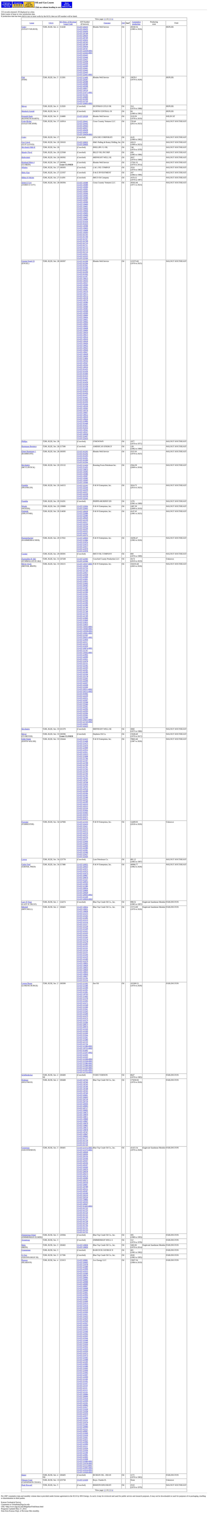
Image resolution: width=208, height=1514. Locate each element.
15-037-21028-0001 (84, 1472)
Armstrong (26, 1240)
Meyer (24, 734)
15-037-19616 (82, 339)
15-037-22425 (82, 724)
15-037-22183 (82, 668)
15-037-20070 (82, 1169)
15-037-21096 (82, 1444)
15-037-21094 (82, 1370)
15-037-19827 (82, 976)
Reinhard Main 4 (28, 162)
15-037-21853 (82, 624)
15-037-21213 (82, 920)
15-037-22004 (82, 506)
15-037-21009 (82, 1301)
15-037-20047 (82, 1204)
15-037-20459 (82, 132)
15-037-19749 (82, 1086)
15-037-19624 (82, 419)
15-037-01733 (82, 1230)
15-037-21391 (82, 990)
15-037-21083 (82, 1364)
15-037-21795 (82, 776)
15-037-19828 (82, 911)
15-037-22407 (82, 436)
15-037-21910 (82, 784)
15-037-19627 (82, 352)
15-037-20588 (82, 82)
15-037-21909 (82, 748)
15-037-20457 (82, 128)
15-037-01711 (82, 245)
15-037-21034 (82, 1448)
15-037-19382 (82, 478)
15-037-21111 (82, 1388)
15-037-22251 (82, 698)
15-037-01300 (82, 268)
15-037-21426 (82, 465)
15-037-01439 (82, 371)
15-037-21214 (82, 922)
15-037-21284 (82, 1022)
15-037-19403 (82, 228)
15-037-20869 (82, 890)
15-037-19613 (82, 335)
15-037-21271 (82, 1003)
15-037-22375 (82, 835)
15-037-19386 (82, 474)
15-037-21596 (82, 603)
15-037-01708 (82, 241)
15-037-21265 (82, 1012)
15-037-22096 (82, 657)
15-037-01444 (82, 404)
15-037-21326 (82, 1031)
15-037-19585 (82, 309)
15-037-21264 (82, 1035)
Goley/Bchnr (26, 121)
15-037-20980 (82, 1427)
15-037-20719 (82, 1102)
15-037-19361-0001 (84, 633)
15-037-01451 (82, 426)
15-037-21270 (82, 1016)
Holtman (25, 1080)
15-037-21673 (82, 873)
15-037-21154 (82, 950)
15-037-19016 (82, 367)
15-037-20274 (82, 1176)
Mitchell (25, 907)
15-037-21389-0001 (84, 1066)
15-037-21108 (82, 1453)
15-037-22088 (82, 513)
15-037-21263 (82, 1055)
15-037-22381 (82, 850)
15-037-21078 (82, 1265)
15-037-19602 (82, 322)
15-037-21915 (82, 754)
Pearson (25, 1260)
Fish (23, 77)
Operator (107, 23)
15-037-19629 (82, 356)
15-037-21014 (82, 1306)
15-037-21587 (82, 588)
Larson (24, 859)
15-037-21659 (82, 646)
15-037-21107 (82, 1383)
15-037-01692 (82, 694)
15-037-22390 (82, 704)
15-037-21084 (82, 1442)
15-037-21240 (82, 959)
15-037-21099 (82, 1377)
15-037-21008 (82, 1459)
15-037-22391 (82, 707)
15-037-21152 (82, 948)
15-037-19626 (82, 350)
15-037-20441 (82, 121)
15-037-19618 (82, 341)
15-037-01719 (82, 1143)
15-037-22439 (82, 64)
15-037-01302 (82, 274)
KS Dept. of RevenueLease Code (68, 23)
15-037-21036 (82, 1450)
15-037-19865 (82, 1125)
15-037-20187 (82, 1191)
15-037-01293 (82, 456)
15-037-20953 (82, 882)
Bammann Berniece (29, 446)
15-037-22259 (82, 496)
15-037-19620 (82, 343)
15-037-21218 (82, 926)
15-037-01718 (82, 1141)
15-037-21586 (82, 886)
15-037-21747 (82, 650)
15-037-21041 (82, 1438)
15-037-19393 (82, 232)
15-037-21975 (82, 544)
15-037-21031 (82, 1327)
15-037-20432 (82, 40)
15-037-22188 (82, 791)
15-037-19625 (82, 348)
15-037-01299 (82, 272)
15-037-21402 (82, 996)
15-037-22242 (82, 485)
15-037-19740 (82, 1082)
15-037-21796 (82, 759)
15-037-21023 (82, 1319)
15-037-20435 (82, 29)
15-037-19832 (82, 963)
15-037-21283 (82, 944)
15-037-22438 (82, 62)
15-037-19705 (82, 787)
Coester (24, 554)
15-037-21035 (82, 1329)
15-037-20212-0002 (84, 692)
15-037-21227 (82, 880)
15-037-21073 (82, 1355)
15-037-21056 (82, 1351)
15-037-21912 (82, 750)
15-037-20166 (82, 1159)
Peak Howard (27, 1485)
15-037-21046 (82, 1273)
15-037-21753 (82, 568)
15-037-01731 (82, 1228)
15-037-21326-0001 (84, 1068)
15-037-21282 (82, 918)
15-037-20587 (82, 80)
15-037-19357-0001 (84, 564)
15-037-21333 (82, 822)
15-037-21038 (82, 1412)
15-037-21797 (82, 761)
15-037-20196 (82, 1193)
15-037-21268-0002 (84, 1059)
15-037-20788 (82, 1187)
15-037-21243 (82, 937)
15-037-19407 (82, 217)
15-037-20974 (82, 1027)
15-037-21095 (82, 1373)
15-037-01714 (82, 252)
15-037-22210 (82, 804)
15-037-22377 (82, 839)
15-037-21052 (82, 1347)
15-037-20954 (82, 888)
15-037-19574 (82, 410)
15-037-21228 (82, 897)
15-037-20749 (82, 38)
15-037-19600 (82, 315)
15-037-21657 (82, 573)
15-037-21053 (82, 1349)
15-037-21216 (82, 981)
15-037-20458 (82, 130)
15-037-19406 (82, 215)
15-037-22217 (82, 522)
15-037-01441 (82, 397)
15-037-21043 (82, 1336)
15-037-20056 (82, 1104)
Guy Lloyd (26, 142)
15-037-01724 (82, 1213)
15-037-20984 (82, 1278)
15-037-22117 (82, 642)
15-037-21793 (82, 772)
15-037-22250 (82, 696)
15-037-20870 (82, 877)
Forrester (25, 822)
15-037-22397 (82, 700)
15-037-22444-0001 (84, 53)
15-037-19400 (82, 204)
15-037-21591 (82, 594)
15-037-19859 (82, 1247)
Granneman (26, 1250)
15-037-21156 (82, 978)
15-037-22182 (82, 666)
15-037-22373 (82, 831)
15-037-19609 (82, 330)
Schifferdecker (27, 1075)
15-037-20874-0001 (84, 648)
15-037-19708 (82, 782)
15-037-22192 (82, 800)
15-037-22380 (82, 848)
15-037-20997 (82, 1286)
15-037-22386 (82, 852)
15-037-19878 (82, 1130)
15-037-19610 (82, 333)
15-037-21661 (82, 579)
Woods (24, 506)
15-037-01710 (82, 243)
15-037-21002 (82, 1295)
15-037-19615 (82, 279)
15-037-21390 (82, 988)
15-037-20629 (82, 518)
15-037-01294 (82, 462)
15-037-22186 (82, 797)
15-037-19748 (82, 1089)
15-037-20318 (82, 1197)
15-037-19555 (82, 281)
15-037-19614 (82, 337)
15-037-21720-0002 (84, 722)
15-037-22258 (82, 494)
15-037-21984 (82, 540)
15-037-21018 (82, 1308)
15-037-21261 (82, 1009)
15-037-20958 (82, 434)
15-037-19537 (82, 432)
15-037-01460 (82, 374)
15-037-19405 (82, 213)
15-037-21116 (82, 1392)
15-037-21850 (82, 640)
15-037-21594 (82, 601)
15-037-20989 (82, 1284)
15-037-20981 (82, 1260)
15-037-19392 (82, 191)
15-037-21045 (82, 1358)
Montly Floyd (27, 152)
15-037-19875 (82, 1112)
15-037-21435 (82, 467)
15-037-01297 (82, 270)
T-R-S (51, 23)
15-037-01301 (82, 266)
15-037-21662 (82, 583)
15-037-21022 (82, 1316)
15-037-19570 (82, 291)
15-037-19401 (82, 206)
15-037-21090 (82, 1418)
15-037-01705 (82, 235)
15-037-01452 (82, 428)
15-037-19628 (82, 354)
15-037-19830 (82, 970)
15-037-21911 (82, 752)
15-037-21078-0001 (84, 1463)
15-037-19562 (82, 408)
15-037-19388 (82, 183)
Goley (24, 27)
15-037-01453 (82, 376)
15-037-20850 (82, 538)
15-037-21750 (82, 614)
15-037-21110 (82, 1386)
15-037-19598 (82, 311)
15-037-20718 (82, 1099)
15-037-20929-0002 (84, 899)
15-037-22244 (82, 488)
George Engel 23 (28, 261)
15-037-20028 (82, 1152)
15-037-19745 (82, 1091)
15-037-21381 (82, 992)
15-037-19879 (82, 1123)
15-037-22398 (82, 702)
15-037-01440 (82, 389)
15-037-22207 (82, 683)
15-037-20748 (82, 33)
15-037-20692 (82, 1110)
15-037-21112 (82, 1429)
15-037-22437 (82, 59)
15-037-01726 (82, 1217)
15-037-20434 (82, 46)
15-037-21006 (82, 1269)
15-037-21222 (82, 933)
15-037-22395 (82, 715)
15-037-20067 (82, 1185)
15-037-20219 (82, 1195)
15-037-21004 (82, 1297)
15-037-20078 (82, 1172)
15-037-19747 (82, 1132)
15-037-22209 (82, 687)
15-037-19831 (82, 909)
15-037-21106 (82, 1425)
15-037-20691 (82, 1095)
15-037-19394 (82, 193)
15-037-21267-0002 (84, 1053)
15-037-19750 (82, 1080)
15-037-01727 (82, 1219)
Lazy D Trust (27, 902)
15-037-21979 (82, 549)
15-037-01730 (82, 1226)
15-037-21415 (82, 739)
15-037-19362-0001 (84, 653)
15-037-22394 (82, 713)
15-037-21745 (82, 609)
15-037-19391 (82, 189)
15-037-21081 (82, 1455)
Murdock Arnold (28, 111)
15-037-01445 (82, 400)
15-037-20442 (82, 124)
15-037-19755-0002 (84, 1048)
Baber (24, 1475)
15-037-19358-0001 (84, 631)
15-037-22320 (82, 258)
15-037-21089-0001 (84, 1461)
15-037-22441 (82, 68)
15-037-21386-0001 (84, 1046)
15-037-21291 (82, 1037)
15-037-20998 (82, 1288)
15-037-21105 (82, 1381)
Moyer (24, 106)
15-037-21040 (82, 1332)
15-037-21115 (82, 1390)
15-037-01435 (82, 369)
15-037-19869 (82, 1119)
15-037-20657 (82, 88)
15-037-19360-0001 (84, 629)
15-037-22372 (82, 828)
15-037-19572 (82, 296)
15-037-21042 (82, 1334)
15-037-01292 (82, 454)
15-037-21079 (82, 1422)
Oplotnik (25, 511)
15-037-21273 (82, 1020)
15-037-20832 (82, 142)
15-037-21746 (82, 607)
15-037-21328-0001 (84, 1061)
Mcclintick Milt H (28, 147)
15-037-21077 (82, 1416)
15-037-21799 (82, 765)
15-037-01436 (82, 393)
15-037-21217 (82, 924)
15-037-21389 (82, 986)
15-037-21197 (82, 276)
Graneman (25, 1148)
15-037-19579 (82, 300)
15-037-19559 (82, 406)
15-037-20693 (82, 1097)
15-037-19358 (82, 566)
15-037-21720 (82, 570)
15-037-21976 (82, 542)
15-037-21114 (82, 1420)
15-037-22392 (82, 709)
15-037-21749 (82, 616)
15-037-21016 (82, 1399)
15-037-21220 (82, 929)
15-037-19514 (82, 90)
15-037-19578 (82, 298)
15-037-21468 (82, 741)
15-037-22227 (82, 533)
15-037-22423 (82, 726)
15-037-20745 (82, 42)
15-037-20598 (82, 86)
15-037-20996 (82, 1396)
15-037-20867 (82, 875)
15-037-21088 (82, 1360)
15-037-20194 (82, 1163)
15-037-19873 (82, 1128)
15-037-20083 (82, 1106)
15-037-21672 (82, 871)
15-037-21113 (82, 1446)
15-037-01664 (82, 810)
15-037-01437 (82, 395)
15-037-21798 (82, 763)
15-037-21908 (82, 756)
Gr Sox (24, 1255)
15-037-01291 (82, 458)
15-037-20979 (82, 1275)
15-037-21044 (82, 1338)
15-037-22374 (82, 833)
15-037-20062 (82, 1136)
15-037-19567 (82, 289)
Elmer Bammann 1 (29, 451)
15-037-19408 (82, 230)
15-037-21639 (82, 1480)
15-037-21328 (82, 1005)
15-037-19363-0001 (84, 627)
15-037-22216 (82, 808)
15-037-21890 (82, 421)
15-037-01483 (82, 1050)
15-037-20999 (82, 1290)
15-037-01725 (82, 1215)
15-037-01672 (82, 819)
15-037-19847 (82, 1134)
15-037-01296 (82, 263)
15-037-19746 (82, 1093)
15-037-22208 (82, 685)
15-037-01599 (82, 99)
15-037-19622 (82, 346)
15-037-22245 (82, 498)
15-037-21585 (82, 884)
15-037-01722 (82, 1208)
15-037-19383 (82, 480)
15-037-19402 (82, 209)
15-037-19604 (82, 317)
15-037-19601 (82, 320)
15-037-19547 (82, 363)
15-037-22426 (82, 857)
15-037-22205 (82, 679)
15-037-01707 (82, 239)
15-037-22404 (82, 841)
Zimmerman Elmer (29, 1235)
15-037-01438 (82, 384)
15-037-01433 (82, 224)
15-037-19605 (82, 326)
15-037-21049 (82, 1342)
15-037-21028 (82, 1409)
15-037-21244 (82, 955)
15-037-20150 (82, 1156)
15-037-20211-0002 (84, 689)
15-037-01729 (82, 1223)
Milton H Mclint (28, 178)
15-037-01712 (82, 248)
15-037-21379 (82, 999)
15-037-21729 (82, 101)
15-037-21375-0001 (84, 1150)
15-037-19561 (82, 287)
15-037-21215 (82, 914)
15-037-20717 (82, 1108)
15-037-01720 (82, 1145)
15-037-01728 (82, 1221)
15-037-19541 (82, 430)
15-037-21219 (82, 957)
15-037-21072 (82, 1353)
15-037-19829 (82, 965)
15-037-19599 (82, 313)
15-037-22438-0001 (84, 51)
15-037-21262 (82, 1001)
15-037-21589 (82, 605)
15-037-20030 (82, 1154)
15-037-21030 (82, 1325)
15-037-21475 (82, 743)
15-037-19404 (82, 211)
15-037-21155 (82, 952)
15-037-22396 (82, 717)
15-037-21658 (82, 575)
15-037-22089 (82, 516)
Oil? (123, 23)
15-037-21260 (82, 1007)
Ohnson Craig (27, 1480)
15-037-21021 (82, 1314)
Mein (24, 1245)
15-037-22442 (82, 70)
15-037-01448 (82, 423)
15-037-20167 (82, 1161)
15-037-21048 (82, 1340)
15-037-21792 (82, 769)
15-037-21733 (82, 1042)
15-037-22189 (82, 802)
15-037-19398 (82, 226)
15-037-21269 (82, 1033)
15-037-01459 (82, 382)
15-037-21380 (82, 1040)
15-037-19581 (82, 304)
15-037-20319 (82, 1182)
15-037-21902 (82, 655)
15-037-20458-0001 (84, 134)
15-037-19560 (82, 285)
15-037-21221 (82, 931)
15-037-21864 (82, 359)
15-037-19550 (82, 365)
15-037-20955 (82, 867)
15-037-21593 (82, 599)
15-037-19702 (82, 778)
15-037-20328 (82, 116)
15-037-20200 (82, 1167)
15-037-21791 (82, 767)
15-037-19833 (82, 972)
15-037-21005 (82, 1457)
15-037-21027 (82, 1323)
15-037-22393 (82, 711)
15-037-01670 (82, 815)
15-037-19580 (82, 302)
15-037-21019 (82, 1310)
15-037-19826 (82, 974)
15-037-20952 (82, 864)
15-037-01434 (82, 222)
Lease (32, 23)
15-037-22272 (82, 535)
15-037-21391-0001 (84, 1070)
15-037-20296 (82, 1178)
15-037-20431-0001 (84, 637)
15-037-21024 (82, 1321)
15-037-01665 (82, 813)
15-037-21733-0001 (84, 1072)
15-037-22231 (82, 531)
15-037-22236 (82, 529)
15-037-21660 (82, 577)
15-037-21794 (82, 774)
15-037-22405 (82, 844)
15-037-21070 (82, 1414)
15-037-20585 (82, 586)
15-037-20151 (82, 1189)
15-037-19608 (82, 328)
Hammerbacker (27, 538)
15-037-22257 (82, 492)
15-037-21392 (82, 983)
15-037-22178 (82, 676)
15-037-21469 (82, 77)
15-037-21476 (82, 746)
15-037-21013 (82, 1303)
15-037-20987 (82, 1431)
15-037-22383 (82, 559)
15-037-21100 (82, 1379)
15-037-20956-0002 (84, 895)
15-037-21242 (82, 916)
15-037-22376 (82, 837)
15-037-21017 (82, 1407)
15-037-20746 (82, 44)
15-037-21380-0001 (84, 1063)
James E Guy (27, 183)
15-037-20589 (82, 84)
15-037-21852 (82, 622)
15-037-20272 (82, 1180)
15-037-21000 (82, 1433)
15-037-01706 (82, 237)
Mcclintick (26, 465)
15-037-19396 (82, 198)
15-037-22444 (82, 57)
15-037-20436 (82, 31)
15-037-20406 (82, 97)
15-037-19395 (82, 196)
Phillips (24, 441)
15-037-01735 (82, 1232)
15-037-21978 (82, 551)
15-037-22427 (82, 854)
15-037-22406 (82, 846)
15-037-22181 (82, 670)
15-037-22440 (82, 66)
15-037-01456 (82, 402)
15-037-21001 (82, 1293)
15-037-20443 (82, 126)
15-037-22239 (82, 524)
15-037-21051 (82, 1440)
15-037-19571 (82, 294)
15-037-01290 (82, 460)
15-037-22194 (82, 674)
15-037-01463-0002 (84, 1206)
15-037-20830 (82, 144)
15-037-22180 (82, 672)
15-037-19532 (82, 361)
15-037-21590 (82, 592)
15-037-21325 (82, 1057)
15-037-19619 (82, 417)
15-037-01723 (82, 1210)
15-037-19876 (82, 1115)
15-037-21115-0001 (84, 1466)
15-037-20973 (82, 1025)
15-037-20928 (82, 893)
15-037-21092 (82, 1368)
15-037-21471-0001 (84, 93)
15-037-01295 (82, 451)
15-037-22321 (82, 254)
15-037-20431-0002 (84, 720)
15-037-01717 (82, 1138)
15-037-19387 (82, 476)
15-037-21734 (82, 1044)
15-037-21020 (82, 1312)
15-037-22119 (82, 644)
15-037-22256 (82, 490)
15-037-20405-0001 (84, 103)
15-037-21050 (82, 1345)
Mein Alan (26, 173)
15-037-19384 (82, 482)
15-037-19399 (82, 202)
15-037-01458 (82, 387)
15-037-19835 (82, 968)
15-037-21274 (82, 939)
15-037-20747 (82, 49)
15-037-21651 (82, 659)
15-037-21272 (82, 1018)
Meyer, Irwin (26, 564)
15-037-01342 (82, 95)
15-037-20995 (82, 1262)
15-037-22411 (82, 826)
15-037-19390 (82, 187)
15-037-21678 (82, 661)
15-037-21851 (82, 581)
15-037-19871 (82, 1117)
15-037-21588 (82, 590)
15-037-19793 (82, 994)
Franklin (25, 485)
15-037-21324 (82, 1029)
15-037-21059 (82, 1401)
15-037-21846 (82, 618)
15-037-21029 (82, 1435)
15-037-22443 (82, 72)
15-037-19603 (82, 324)
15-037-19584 (82, 307)
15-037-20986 (82, 1394)
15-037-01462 (82, 378)
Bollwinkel (26, 157)
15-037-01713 (82, 250)
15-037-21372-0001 (84, 1148)
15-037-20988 (82, 1282)
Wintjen (24, 168)
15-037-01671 (82, 817)
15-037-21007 (82, 1299)
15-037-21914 (82, 789)
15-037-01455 (82, 391)
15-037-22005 (82, 508)
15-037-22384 (82, 561)
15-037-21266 (82, 1014)
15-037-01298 (82, 261)
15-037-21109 (82, 1362)
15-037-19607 (82, 413)
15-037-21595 (82, 635)
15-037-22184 (82, 793)
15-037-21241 (82, 935)
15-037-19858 (82, 1245)
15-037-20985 (82, 1280)
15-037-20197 (82, 1165)
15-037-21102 (82, 1403)
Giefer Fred (26, 864)
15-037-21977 (82, 547)
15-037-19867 (82, 1121)
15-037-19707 (82, 780)
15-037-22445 (82, 55)
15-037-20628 (82, 511)
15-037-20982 (82, 1405)
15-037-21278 (82, 942)
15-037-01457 (82, 380)
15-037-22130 (82, 520)
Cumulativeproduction (136, 23)
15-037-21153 (82, 946)
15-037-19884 (82, 1200)
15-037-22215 (82, 806)
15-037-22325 (82, 256)
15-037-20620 (82, 36)
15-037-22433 (82, 439)
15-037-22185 (82, 795)
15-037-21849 (82, 620)
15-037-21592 (82, 596)
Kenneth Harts (27, 116)
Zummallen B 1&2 (29, 559)
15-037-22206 (82, 681)
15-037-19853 (82, 470)
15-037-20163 (82, 1202)
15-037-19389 (82, 185)
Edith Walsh (26, 739)
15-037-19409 (82, 219)
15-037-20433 (82, 27)
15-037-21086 (82, 1366)
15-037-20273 (82, 1174)
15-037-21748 (82, 612)
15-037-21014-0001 (84, 1470)
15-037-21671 (82, 869)
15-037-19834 (82, 907)
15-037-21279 (82, 961)
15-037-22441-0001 (84, 75)
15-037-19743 (82, 1084)
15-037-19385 (82, 472)
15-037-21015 (82, 1271)
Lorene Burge (27, 983)
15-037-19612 (82, 415)
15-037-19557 (82, 283)
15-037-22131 (82, 663)
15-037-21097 (82, 1375)
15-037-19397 (82, 200)
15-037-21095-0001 (84, 1468)
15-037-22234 (82, 526)
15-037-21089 (82, 1267)
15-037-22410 (82, 824)
